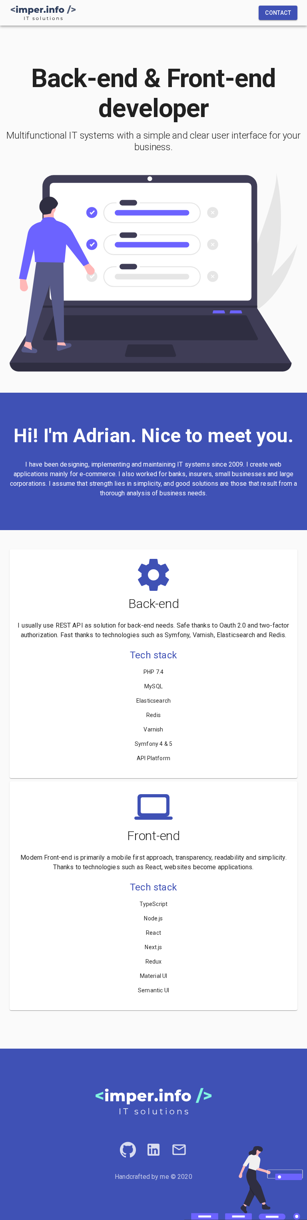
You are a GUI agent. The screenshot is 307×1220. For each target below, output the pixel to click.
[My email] (179, 1149)
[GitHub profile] (128, 1149)
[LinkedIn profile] (153, 1149)
